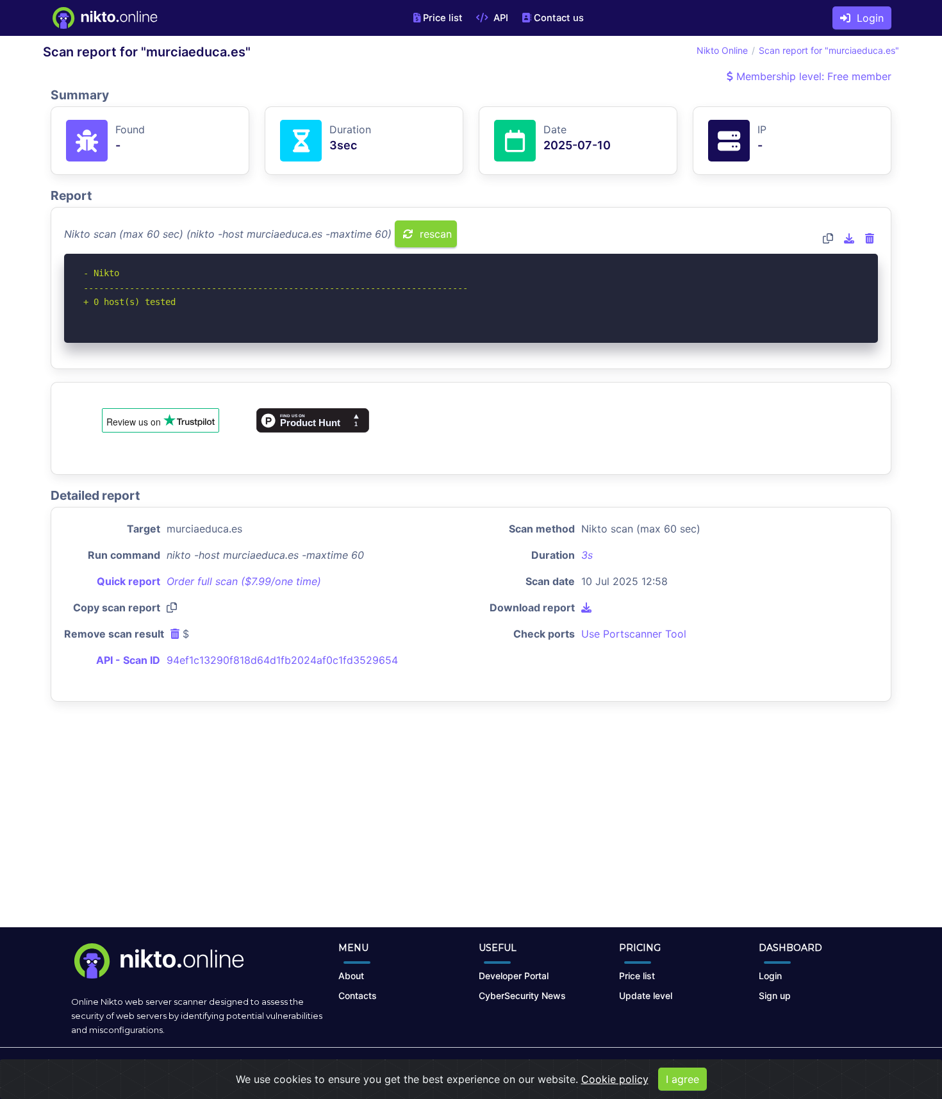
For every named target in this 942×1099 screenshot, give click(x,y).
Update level (645, 995)
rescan (434, 233)
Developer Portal (514, 975)
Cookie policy (615, 1079)
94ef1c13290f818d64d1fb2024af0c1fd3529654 (282, 660)
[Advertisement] (471, 824)
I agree (682, 1079)
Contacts (357, 995)
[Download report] (849, 238)
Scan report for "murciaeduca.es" (829, 50)
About (351, 975)
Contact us (559, 18)
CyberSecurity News (522, 995)
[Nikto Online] (104, 18)
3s (587, 555)
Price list (443, 18)
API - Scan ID (128, 660)
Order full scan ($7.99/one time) (244, 581)
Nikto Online (722, 50)
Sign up (775, 995)
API (499, 18)
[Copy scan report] (828, 238)
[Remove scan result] (869, 238)
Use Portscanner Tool (633, 633)
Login (867, 18)
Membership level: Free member (812, 76)
